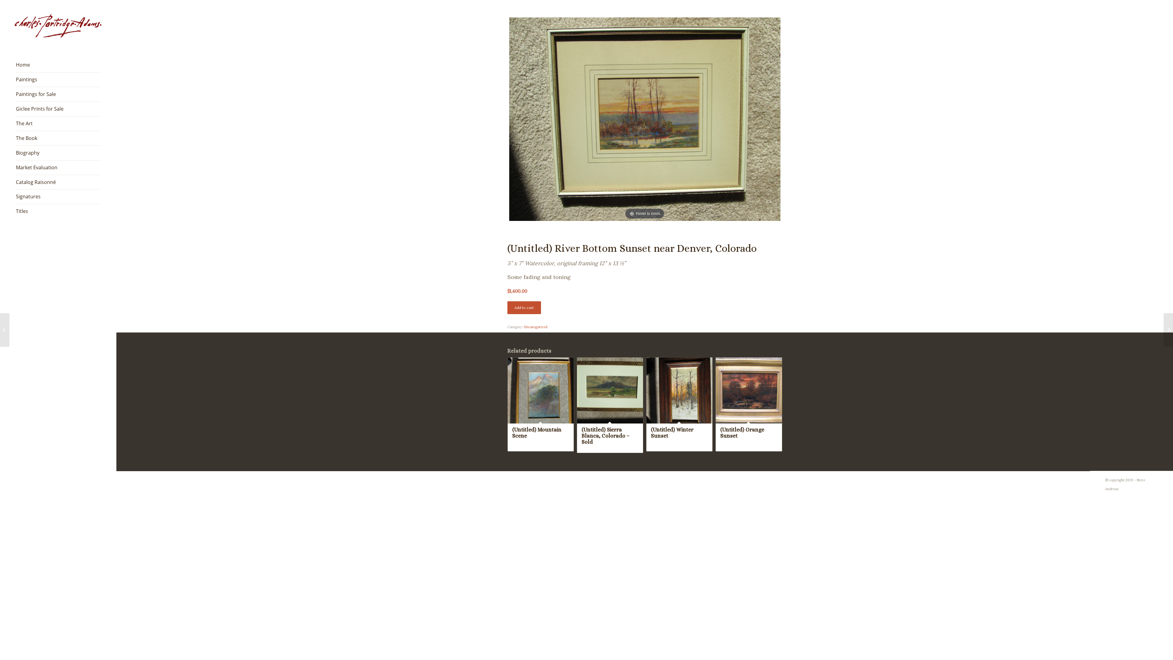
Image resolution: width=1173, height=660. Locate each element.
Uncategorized (535, 327)
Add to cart (524, 307)
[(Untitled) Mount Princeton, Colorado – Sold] (4, 330)
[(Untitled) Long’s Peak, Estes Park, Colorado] (1168, 330)
